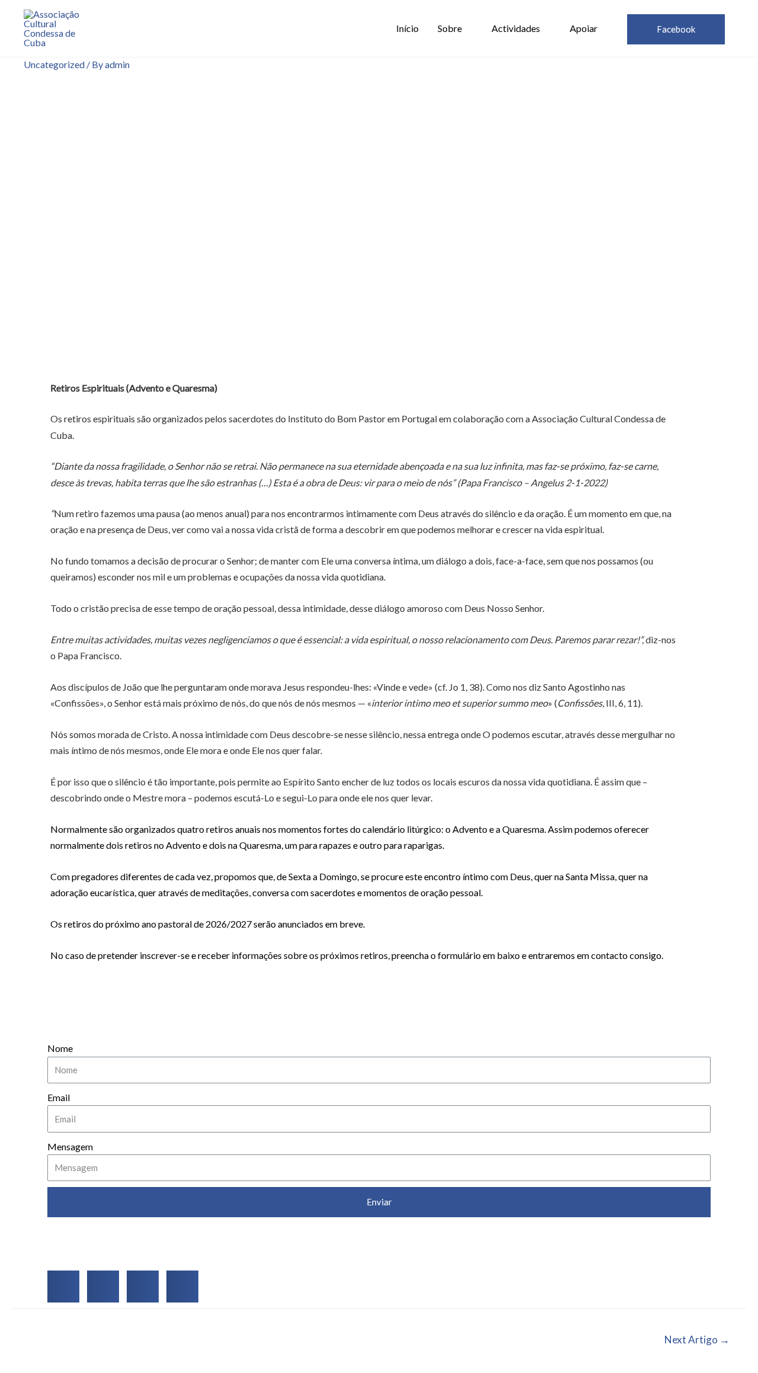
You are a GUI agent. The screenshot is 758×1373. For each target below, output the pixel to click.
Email (58, 1097)
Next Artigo (697, 1339)
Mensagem (70, 1146)
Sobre (450, 28)
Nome (60, 1048)
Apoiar (584, 28)
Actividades (516, 28)
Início (407, 28)
